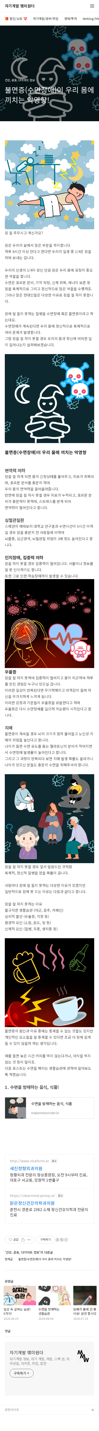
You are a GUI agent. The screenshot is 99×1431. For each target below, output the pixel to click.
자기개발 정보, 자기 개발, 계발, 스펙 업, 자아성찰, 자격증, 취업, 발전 (39, 1361)
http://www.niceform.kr (29, 1161)
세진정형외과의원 (26, 1168)
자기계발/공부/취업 (45, 18)
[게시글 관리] (29, 1239)
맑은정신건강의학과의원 (32, 1203)
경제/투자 (70, 18)
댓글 (8, 1331)
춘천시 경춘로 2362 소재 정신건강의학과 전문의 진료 (49, 1211)
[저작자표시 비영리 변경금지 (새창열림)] (61, 1240)
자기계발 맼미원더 (20, 6)
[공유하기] (23, 1239)
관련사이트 (12, 1409)
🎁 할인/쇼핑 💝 (16, 18)
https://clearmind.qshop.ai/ (32, 1196)
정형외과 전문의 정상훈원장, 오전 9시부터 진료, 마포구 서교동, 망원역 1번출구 (48, 1177)
